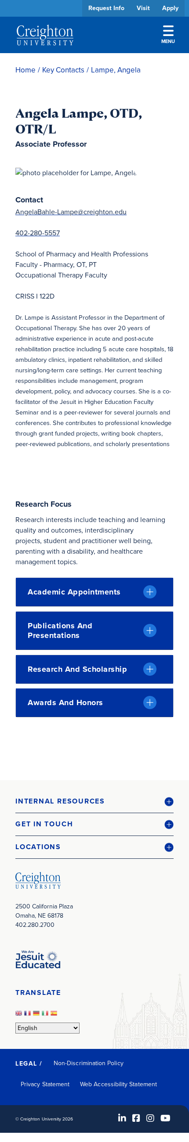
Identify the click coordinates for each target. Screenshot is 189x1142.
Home (25, 70)
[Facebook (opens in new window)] (136, 1118)
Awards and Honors (65, 702)
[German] (37, 1015)
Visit (143, 8)
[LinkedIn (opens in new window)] (122, 1118)
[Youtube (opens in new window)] (165, 1118)
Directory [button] (82, 269)
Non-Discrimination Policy (89, 1063)
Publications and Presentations (60, 630)
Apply (170, 8)
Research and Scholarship (77, 669)
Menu (168, 41)
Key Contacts (63, 70)
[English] (19, 1015)
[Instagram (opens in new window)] (150, 1118)
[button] (94, 801)
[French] (28, 1015)
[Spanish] (55, 1015)
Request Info (106, 8)
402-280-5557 (37, 233)
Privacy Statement (45, 1084)
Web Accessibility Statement (118, 1084)
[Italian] (46, 1015)
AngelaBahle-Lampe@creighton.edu (71, 212)
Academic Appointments (74, 592)
